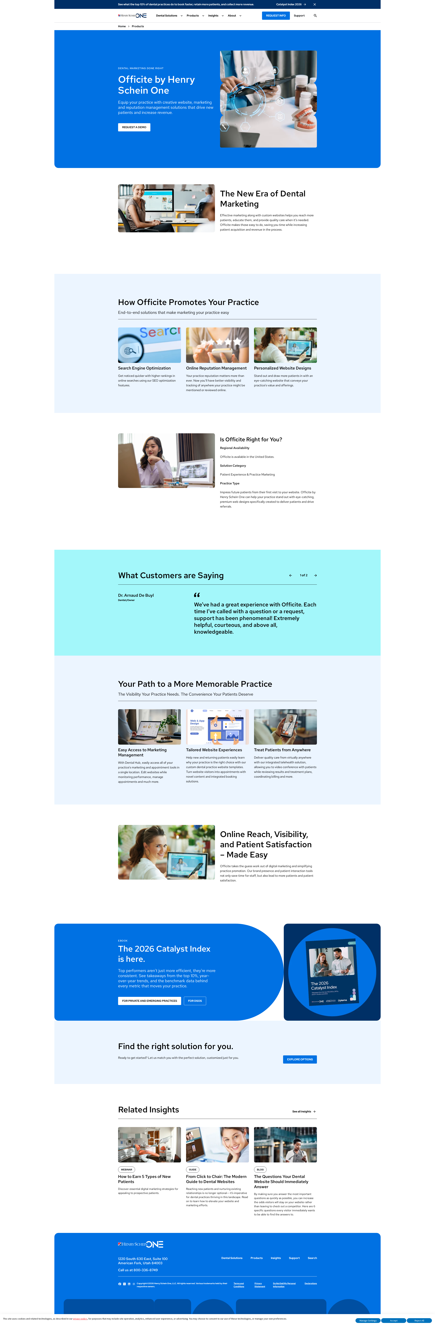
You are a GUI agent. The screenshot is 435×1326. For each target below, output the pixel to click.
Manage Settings (368, 1320)
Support (299, 15)
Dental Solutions (231, 1258)
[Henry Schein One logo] (132, 15)
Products (257, 1258)
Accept (393, 1320)
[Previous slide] (290, 575)
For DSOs (195, 1001)
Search (312, 1258)
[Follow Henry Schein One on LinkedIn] (129, 1284)
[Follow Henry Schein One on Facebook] (119, 1284)
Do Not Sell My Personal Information (284, 1285)
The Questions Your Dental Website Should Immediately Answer (281, 1181)
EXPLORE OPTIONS (300, 1059)
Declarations (311, 1283)
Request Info (276, 15)
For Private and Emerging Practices (149, 1001)
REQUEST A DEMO (134, 127)
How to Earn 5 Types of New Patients (144, 1179)
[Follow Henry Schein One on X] (124, 1284)
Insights (276, 1258)
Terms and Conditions (239, 1285)
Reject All (419, 1320)
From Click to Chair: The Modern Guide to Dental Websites (216, 1179)
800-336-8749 (146, 1270)
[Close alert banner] (314, 4)
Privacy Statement (260, 1285)
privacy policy (80, 1318)
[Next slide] (315, 575)
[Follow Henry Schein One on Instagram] (134, 1284)
